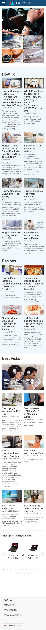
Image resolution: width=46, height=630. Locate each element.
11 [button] (42, 570)
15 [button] (28, 573)
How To (8, 74)
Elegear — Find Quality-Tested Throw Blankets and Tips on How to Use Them (11, 151)
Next (42, 554)
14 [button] (25, 573)
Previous (3, 554)
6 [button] (23, 570)
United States (13, 626)
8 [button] (30, 570)
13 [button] (21, 573)
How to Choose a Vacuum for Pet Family (11, 194)
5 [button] (19, 570)
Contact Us (9, 605)
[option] (23, 554)
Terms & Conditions (12, 615)
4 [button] (15, 570)
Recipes (9, 261)
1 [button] (4, 570)
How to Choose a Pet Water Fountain (33, 194)
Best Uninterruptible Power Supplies (10, 453)
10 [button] (38, 570)
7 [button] (27, 570)
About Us (8, 600)
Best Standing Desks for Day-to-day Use (34, 509)
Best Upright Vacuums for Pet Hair (11, 411)
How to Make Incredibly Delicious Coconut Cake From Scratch (12, 284)
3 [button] (11, 570)
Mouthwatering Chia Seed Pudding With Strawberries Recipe (10, 324)
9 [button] (34, 570)
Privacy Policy (10, 610)
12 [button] (17, 573)
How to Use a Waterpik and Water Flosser (31, 236)
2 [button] (7, 570)
